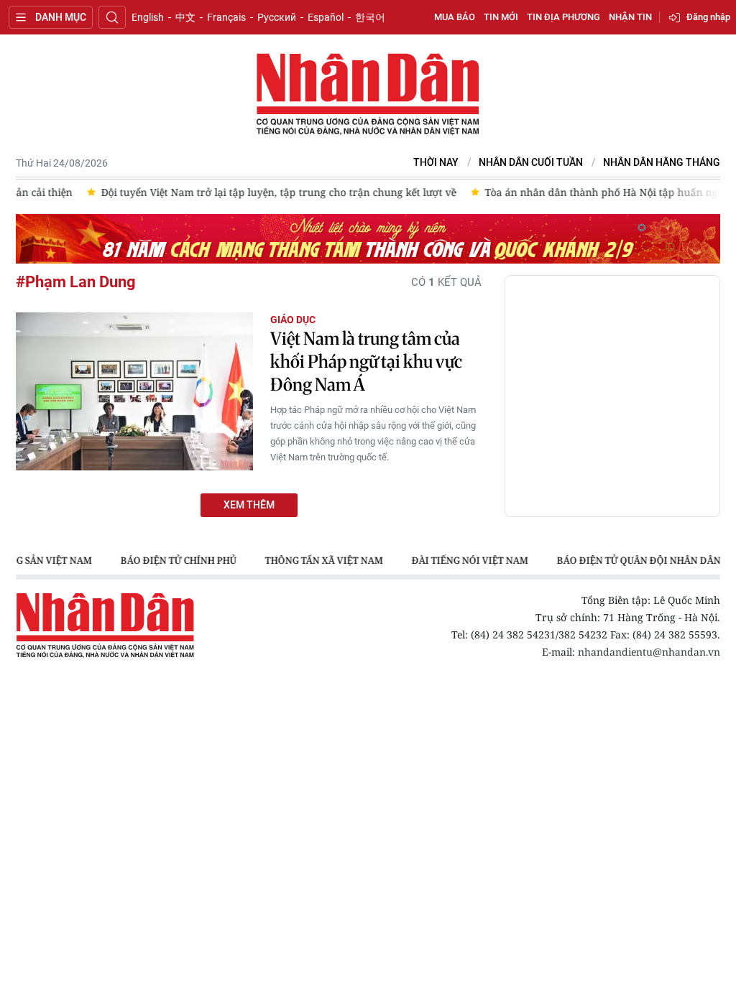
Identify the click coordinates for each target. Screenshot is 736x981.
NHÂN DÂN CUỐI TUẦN (531, 163)
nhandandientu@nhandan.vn (649, 652)
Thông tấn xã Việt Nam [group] (323, 560)
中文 (185, 17)
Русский (276, 17)
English (148, 17)
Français (226, 17)
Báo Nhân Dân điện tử (368, 94)
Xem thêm (249, 505)
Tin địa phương (563, 16)
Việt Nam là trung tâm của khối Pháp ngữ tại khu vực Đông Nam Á (366, 361)
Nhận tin (630, 16)
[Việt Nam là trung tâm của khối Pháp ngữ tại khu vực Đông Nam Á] (134, 391)
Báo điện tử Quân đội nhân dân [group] (638, 560)
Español (326, 17)
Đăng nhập (708, 16)
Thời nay (436, 163)
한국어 (370, 17)
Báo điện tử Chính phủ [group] (178, 560)
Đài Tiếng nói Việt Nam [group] (469, 560)
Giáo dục (293, 319)
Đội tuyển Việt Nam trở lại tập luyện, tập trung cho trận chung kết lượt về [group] (223, 192)
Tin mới (501, 16)
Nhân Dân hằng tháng (661, 163)
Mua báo (454, 16)
